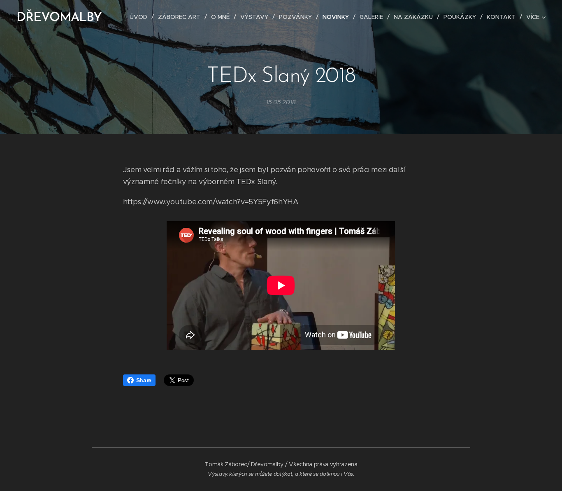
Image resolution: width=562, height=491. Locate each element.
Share (143, 380)
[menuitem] (141, 17)
